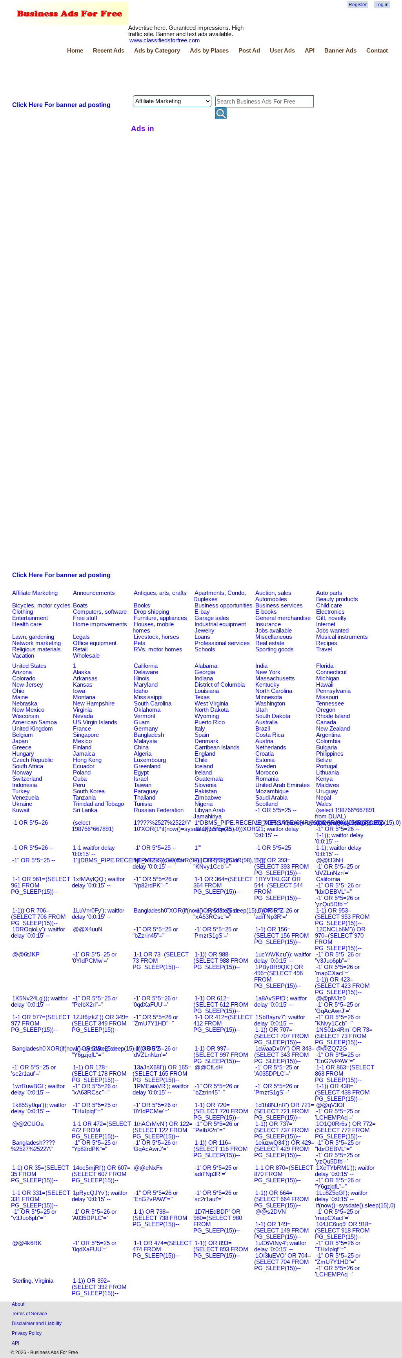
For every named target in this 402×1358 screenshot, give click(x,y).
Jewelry (205, 630)
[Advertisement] (153, 75)
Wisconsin (25, 716)
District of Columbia (220, 685)
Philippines (330, 754)
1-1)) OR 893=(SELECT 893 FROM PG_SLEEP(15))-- (220, 1249)
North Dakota (212, 710)
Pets (140, 643)
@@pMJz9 (331, 998)
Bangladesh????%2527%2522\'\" (33, 1146)
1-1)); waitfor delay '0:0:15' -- (339, 838)
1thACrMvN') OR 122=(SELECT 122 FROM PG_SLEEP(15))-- (163, 1130)
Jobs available (273, 630)
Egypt (141, 772)
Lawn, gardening (33, 637)
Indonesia (24, 785)
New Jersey (27, 685)
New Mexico (28, 710)
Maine (20, 697)
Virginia (82, 710)
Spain (202, 735)
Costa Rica (269, 735)
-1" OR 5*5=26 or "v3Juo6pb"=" (337, 957)
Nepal (323, 797)
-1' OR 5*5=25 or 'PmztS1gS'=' (215, 932)
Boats (80, 605)
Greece (21, 747)
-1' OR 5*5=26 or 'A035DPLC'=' (94, 1215)
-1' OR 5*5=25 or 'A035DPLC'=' (276, 1070)
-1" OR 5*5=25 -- (33, 860)
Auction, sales (273, 593)
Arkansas (85, 678)
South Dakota (272, 716)
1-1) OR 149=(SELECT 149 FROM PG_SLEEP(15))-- (281, 1230)
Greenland (147, 766)
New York (267, 672)
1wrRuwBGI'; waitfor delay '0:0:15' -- (38, 1089)
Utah (261, 710)
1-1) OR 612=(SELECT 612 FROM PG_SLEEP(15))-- (220, 1004)
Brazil (262, 728)
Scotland (266, 804)
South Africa (27, 766)
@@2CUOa (28, 1124)
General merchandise (283, 618)
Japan (20, 741)
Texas (202, 697)
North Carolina (273, 691)
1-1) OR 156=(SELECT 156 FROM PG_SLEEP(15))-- (281, 935)
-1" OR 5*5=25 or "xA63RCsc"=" (216, 913)
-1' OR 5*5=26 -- (216, 829)
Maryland (146, 685)
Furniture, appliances (160, 618)
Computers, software (100, 612)
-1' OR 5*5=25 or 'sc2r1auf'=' (33, 1070)
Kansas (83, 685)
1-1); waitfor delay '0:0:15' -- (338, 851)
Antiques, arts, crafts (160, 593)
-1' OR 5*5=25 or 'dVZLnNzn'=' (337, 870)
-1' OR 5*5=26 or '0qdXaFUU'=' (155, 1001)
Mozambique (272, 791)
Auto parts (329, 593)
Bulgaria (326, 747)
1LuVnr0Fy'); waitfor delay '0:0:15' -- (98, 913)
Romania (266, 779)
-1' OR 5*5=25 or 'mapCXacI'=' (337, 1215)
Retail (80, 649)
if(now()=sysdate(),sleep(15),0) (355, 1205)
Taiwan (142, 785)
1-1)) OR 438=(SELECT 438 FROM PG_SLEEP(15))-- (342, 1092)
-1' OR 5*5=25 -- (155, 848)
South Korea (89, 791)
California (146, 666)
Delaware (146, 672)
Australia (266, 722)
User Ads (282, 50)
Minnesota (268, 697)
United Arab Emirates (282, 785)
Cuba (80, 779)
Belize (324, 760)
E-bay (202, 612)
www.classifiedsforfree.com (164, 40)
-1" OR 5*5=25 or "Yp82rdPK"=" (94, 1146)
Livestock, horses (156, 637)
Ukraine (22, 804)
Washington (270, 703)
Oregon (325, 710)
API (310, 50)
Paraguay (146, 791)
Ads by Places (209, 50)
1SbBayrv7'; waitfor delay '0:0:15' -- (279, 1020)
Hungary (23, 754)
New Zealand (333, 728)
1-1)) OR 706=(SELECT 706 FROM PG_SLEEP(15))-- (38, 916)
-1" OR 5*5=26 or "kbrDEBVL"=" (337, 888)
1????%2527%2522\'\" (162, 823)
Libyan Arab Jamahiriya (209, 813)
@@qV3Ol (330, 1105)
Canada (326, 722)
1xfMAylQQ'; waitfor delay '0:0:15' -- (98, 882)
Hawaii (324, 685)
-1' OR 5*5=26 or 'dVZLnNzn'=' (155, 1051)
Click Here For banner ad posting (61, 105)
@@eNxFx (148, 1168)
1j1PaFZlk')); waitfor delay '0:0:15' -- (159, 863)
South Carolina (152, 703)
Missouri (327, 697)
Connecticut (331, 672)
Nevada (83, 716)
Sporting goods (274, 649)
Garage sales (212, 618)
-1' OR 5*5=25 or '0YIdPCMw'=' (94, 957)
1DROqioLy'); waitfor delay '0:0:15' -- (38, 932)
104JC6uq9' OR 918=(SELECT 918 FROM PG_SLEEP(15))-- (343, 1230)
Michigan (327, 678)
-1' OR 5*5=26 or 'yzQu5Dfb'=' (337, 901)
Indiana (204, 678)
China (141, 747)
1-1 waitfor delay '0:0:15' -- (93, 851)
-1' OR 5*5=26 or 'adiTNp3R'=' (276, 913)
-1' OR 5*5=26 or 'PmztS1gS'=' (276, 1089)
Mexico (82, 741)
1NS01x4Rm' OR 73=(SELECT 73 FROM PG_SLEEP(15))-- (344, 1036)
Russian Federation (159, 810)
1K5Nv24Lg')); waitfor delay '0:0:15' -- (39, 1001)
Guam (142, 722)
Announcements (94, 593)
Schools (205, 649)
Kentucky (267, 685)
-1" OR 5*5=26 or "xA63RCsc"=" (94, 1089)
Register (358, 4)
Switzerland (27, 779)
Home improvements (100, 624)
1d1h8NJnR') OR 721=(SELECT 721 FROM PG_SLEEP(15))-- (284, 1111)
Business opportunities (224, 605)
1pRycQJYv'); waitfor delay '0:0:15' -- (99, 1196)
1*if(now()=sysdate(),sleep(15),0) (358, 823)
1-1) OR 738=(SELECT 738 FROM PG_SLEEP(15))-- (160, 1218)
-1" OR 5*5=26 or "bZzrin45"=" (216, 1089)
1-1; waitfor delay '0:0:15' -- (276, 832)
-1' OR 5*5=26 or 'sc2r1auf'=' (215, 1196)
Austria (264, 741)
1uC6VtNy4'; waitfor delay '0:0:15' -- (280, 1246)
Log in (382, 4)
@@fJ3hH (329, 860)
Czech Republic (32, 760)
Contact (377, 50)
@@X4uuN (87, 929)
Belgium (22, 735)
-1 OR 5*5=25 (273, 848)
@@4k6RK (27, 1243)
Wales (324, 804)
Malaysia (145, 741)
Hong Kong (87, 760)
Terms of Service (29, 1313)
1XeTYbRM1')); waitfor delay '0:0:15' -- (345, 1171)
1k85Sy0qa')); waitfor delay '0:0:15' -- (38, 1108)
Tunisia (143, 804)
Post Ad (249, 50)
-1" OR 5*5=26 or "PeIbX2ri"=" (216, 1127)
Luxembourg (150, 760)
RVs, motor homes (158, 649)
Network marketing (36, 643)
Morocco (266, 772)
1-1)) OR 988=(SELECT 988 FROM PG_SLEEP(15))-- (220, 960)
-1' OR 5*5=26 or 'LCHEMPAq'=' (337, 1271)
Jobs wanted (332, 630)
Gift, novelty (331, 618)
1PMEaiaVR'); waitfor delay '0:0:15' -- (161, 1089)
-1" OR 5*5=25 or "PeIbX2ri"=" (94, 1001)
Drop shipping (151, 612)
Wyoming (207, 716)
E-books (266, 612)
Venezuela (25, 797)
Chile (201, 760)
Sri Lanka (85, 810)
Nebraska (24, 703)
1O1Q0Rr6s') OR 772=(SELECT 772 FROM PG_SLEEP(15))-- (345, 1130)
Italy (200, 728)
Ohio (18, 691)
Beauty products (337, 599)
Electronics (330, 612)
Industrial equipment (220, 624)
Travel (324, 649)
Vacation (23, 656)
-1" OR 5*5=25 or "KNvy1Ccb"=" (216, 863)
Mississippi (148, 697)
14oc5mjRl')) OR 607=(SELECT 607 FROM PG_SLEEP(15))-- (101, 1174)
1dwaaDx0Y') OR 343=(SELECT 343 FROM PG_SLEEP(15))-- (284, 1054)
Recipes (326, 643)
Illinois (141, 678)
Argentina (328, 735)
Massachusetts (275, 678)
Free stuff (85, 618)
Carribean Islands (217, 747)
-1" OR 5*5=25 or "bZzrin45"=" (155, 932)
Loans (202, 637)
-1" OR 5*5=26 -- (337, 829)
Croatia (264, 754)
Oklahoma (147, 710)
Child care (329, 605)
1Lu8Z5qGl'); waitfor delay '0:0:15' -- (341, 1196)
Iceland (204, 766)
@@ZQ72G (331, 1048)
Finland (82, 747)
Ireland (203, 772)
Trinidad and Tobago (98, 804)
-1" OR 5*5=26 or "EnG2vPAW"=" (155, 1196)
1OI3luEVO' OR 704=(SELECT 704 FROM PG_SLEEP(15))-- (282, 1262)
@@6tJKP (26, 954)
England (205, 754)
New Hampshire (94, 703)
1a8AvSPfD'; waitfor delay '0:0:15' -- (280, 1001)
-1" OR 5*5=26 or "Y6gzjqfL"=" (337, 1183)
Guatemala (209, 779)
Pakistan (206, 791)
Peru (79, 785)
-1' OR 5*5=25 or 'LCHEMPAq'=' (337, 1114)
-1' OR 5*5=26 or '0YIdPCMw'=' (155, 1108)
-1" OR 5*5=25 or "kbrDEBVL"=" (337, 1146)
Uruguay (327, 791)
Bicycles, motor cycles (41, 605)
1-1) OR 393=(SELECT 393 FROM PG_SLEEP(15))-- (281, 866)
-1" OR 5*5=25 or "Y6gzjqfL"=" (94, 1051)
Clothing (22, 612)
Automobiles (271, 599)
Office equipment (94, 643)
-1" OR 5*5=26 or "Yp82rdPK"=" (155, 882)
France (82, 728)
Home (75, 50)
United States (29, 666)
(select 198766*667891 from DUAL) (345, 813)
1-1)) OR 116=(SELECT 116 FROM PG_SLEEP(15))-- (220, 1149)
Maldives (327, 785)
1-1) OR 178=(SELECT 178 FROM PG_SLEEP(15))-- (99, 1073)
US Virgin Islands (95, 722)
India (261, 666)
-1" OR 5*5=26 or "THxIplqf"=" (337, 1246)
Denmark (206, 741)
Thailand (144, 797)
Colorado (23, 678)
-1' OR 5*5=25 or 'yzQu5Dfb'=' (337, 1158)
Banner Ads (340, 50)
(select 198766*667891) (93, 826)
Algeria (142, 754)
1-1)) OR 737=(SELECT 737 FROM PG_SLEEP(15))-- (281, 1130)
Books (142, 605)
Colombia (328, 741)
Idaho (141, 691)
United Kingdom (32, 728)
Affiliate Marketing (35, 593)
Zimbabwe (208, 797)
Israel (141, 779)
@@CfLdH (209, 1067)
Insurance (268, 624)
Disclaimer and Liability (37, 1323)
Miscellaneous (273, 637)
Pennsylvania (333, 691)
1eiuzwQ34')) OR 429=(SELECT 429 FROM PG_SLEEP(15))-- (284, 1149)
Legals (81, 637)
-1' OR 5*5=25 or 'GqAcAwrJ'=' (337, 1008)
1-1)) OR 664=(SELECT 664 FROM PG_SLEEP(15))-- (281, 1199)
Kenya (324, 779)
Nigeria (204, 804)
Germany (146, 728)
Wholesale (86, 656)
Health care (27, 624)
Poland (82, 772)
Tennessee (330, 703)
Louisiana (207, 691)
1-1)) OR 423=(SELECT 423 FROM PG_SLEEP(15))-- (342, 985)
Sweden (265, 766)
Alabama (206, 666)
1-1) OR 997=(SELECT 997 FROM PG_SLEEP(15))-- (220, 1054)
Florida (324, 666)
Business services (279, 605)
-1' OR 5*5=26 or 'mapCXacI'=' (337, 970)
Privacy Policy (27, 1333)
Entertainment (30, 618)
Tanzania (84, 797)
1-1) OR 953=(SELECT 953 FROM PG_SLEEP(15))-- (342, 916)
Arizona (22, 672)
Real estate (269, 643)
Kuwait (20, 810)
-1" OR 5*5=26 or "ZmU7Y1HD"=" (155, 1020)
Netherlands (270, 747)
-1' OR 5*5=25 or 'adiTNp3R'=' (215, 1171)
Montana (84, 697)
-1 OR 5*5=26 (30, 823)
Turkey (21, 791)
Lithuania (327, 772)
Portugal (326, 766)
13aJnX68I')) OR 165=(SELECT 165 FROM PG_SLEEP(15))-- (162, 1073)
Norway (22, 772)
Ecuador (84, 766)
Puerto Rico (210, 722)
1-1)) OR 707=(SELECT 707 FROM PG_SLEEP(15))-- (281, 1036)
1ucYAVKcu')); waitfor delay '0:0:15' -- (282, 957)
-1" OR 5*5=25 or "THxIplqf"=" (94, 1108)
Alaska (82, 672)
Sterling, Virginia (32, 1281)
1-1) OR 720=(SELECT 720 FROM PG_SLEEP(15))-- (220, 1111)
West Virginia (211, 703)
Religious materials (36, 649)
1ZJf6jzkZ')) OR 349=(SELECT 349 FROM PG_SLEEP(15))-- (100, 1023)
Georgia (205, 672)
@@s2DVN (270, 1212)
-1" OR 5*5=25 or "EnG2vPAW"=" (337, 1058)
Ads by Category (157, 50)
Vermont (144, 716)
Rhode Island (333, 716)
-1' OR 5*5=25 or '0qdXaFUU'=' (94, 1246)
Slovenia (205, 785)
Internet (325, 624)
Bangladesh (149, 735)
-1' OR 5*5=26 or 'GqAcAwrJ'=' (155, 1146)
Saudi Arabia (271, 797)
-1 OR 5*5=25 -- (275, 810)
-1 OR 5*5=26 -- (32, 848)
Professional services (222, 643)
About (18, 1304)
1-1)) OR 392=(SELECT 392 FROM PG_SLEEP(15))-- (99, 1287)
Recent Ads (108, 50)
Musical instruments (342, 637)
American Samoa (34, 722)
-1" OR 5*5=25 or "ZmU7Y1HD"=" (337, 1259)
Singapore (86, 735)
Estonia (265, 760)
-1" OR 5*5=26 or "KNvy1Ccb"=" (337, 1020)
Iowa (79, 691)
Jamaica (84, 754)
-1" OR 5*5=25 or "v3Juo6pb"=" (33, 1215)
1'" (198, 848)
